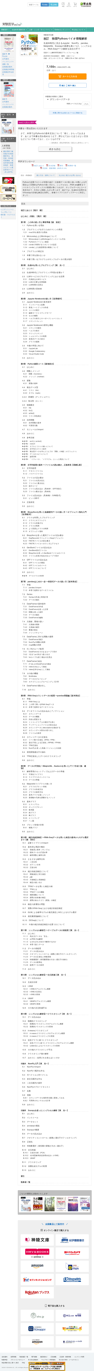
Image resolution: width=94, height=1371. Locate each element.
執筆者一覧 (72, 165)
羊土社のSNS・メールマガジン (69, 1360)
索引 (61, 165)
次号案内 (5, 59)
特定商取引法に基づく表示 (10, 1363)
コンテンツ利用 (79, 1357)
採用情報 (13, 1357)
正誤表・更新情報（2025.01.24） (55, 168)
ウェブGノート (6, 212)
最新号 (4, 54)
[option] (7, 126)
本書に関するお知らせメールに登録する (67, 113)
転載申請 (4, 1360)
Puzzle (4, 56)
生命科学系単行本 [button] (19, 29)
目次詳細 (52, 165)
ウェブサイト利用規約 (48, 1360)
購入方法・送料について (46, 175)
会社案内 (4, 1357)
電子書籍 (34, 1357)
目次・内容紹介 (26, 175)
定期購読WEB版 (8, 69)
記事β (54, 4)
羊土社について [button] (78, 29)
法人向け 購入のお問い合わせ (70, 175)
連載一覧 (5, 64)
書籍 (45, 4)
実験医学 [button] (4, 29)
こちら (86, 104)
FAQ (23, 1363)
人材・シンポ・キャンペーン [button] (40, 29)
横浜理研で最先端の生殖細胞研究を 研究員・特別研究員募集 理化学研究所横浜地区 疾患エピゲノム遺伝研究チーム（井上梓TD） (8, 161)
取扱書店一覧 (24, 1357)
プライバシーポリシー (18, 1360)
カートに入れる (69, 76)
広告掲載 (53, 1357)
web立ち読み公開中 (27, 122)
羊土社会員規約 (33, 1360)
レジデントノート (7, 209)
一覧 (4, 141)
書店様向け (43, 1357)
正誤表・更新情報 (65, 1357)
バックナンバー (8, 61)
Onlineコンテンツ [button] (61, 29)
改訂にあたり (39, 165)
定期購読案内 (7, 67)
